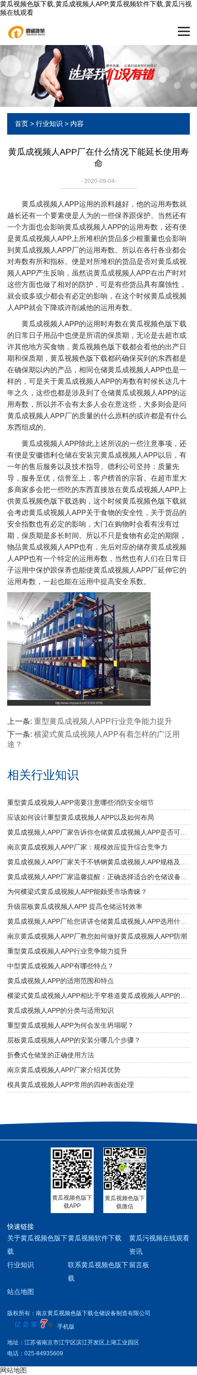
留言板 (139, 1265)
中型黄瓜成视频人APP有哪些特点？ (60, 966)
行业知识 (49, 123)
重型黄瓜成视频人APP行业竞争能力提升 (103, 721)
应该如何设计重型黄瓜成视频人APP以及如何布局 (80, 817)
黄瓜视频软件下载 (94, 1238)
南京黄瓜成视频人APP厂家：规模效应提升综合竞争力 (87, 847)
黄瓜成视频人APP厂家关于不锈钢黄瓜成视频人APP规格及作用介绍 (98, 862)
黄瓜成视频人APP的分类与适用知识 (60, 1010)
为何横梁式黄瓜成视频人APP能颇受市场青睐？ (77, 891)
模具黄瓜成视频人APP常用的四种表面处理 (70, 1085)
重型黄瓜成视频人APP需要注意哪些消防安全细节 (80, 802)
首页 (21, 123)
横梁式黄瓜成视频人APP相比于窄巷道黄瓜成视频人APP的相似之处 (98, 995)
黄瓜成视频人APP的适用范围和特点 (60, 981)
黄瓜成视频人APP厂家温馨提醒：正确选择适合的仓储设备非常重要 (98, 877)
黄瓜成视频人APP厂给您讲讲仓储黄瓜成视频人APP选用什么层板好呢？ (98, 921)
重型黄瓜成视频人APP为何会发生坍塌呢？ (70, 1025)
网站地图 (13, 1370)
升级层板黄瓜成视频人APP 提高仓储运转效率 (74, 906)
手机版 (66, 1326)
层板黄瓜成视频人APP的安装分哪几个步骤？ (74, 1040)
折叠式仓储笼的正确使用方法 (50, 1055)
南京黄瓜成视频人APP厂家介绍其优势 (63, 1070)
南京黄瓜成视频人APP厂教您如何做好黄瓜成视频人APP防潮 (97, 936)
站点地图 (20, 1291)
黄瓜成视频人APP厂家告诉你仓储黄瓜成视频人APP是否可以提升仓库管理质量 (98, 832)
